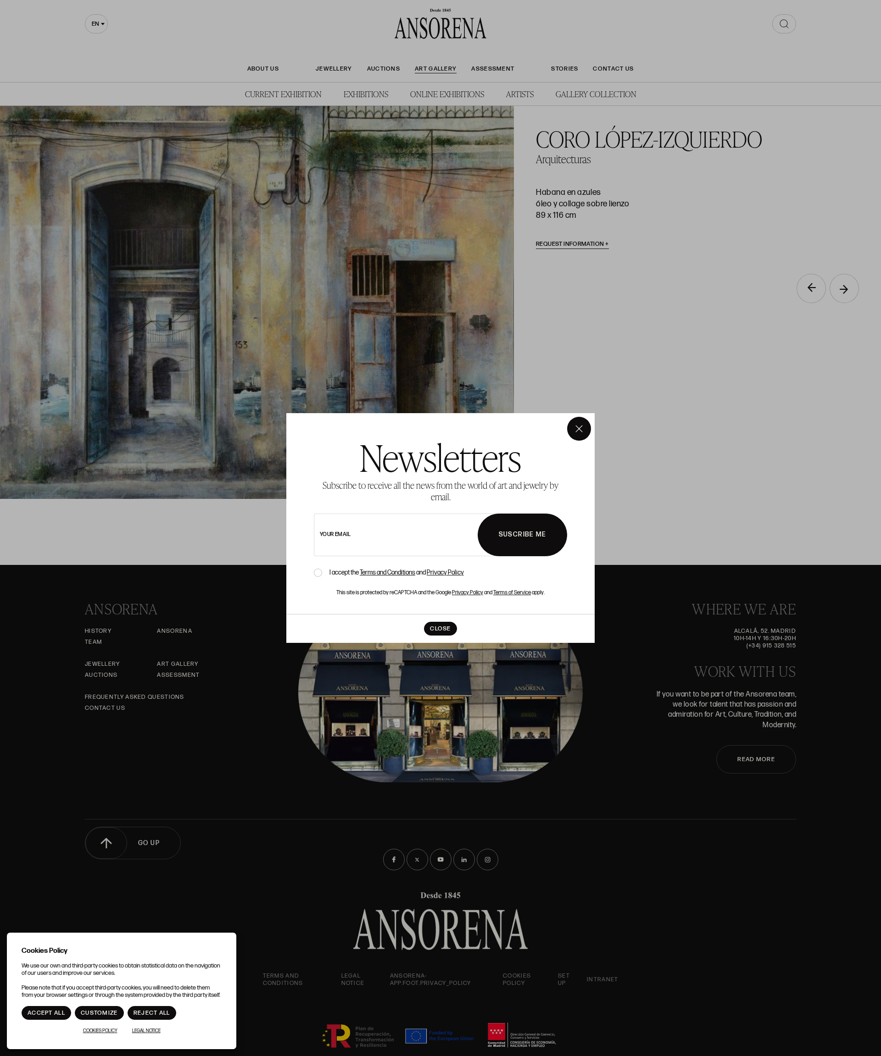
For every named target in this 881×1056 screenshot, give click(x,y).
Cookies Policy (100, 1031)
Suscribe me (522, 534)
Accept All (46, 1013)
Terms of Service (512, 592)
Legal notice (146, 1031)
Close (440, 628)
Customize (99, 1013)
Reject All (152, 1013)
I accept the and (396, 572)
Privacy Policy (445, 572)
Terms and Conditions (387, 572)
